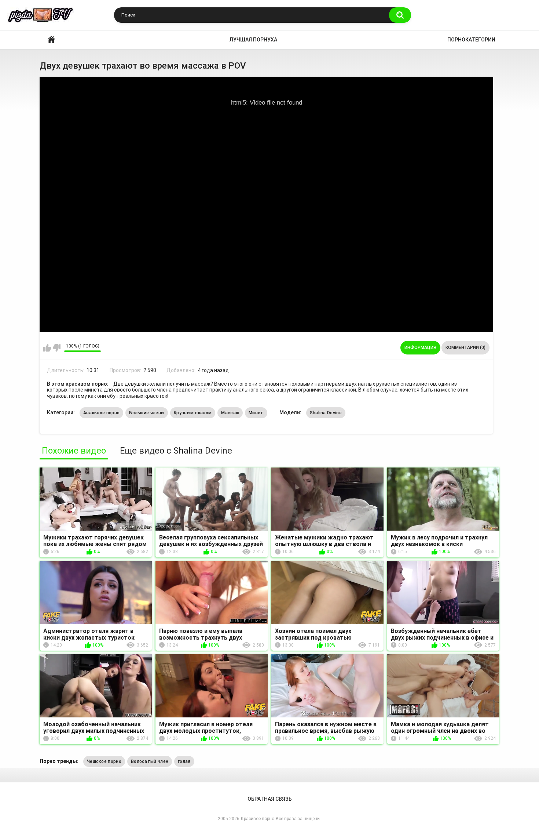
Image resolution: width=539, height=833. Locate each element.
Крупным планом (193, 412)
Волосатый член (149, 761)
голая (184, 761)
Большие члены (146, 412)
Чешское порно (104, 761)
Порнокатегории (471, 40)
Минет (256, 412)
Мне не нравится (56, 348)
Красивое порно (51, 39)
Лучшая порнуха (253, 40)
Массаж (230, 412)
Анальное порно (101, 412)
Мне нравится (47, 348)
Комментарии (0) (465, 347)
